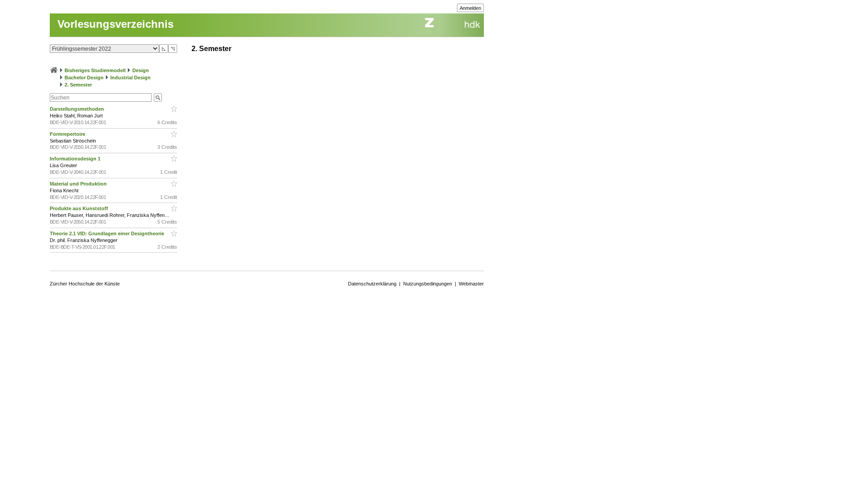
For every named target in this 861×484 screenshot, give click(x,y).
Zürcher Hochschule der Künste (85, 283)
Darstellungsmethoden (77, 109)
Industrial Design (130, 77)
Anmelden (470, 8)
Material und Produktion (79, 183)
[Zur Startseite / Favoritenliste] (54, 70)
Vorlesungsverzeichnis (115, 24)
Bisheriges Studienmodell (95, 70)
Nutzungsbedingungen (427, 283)
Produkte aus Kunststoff (79, 208)
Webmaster (471, 283)
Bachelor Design (84, 77)
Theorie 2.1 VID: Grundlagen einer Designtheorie (107, 233)
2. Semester (78, 84)
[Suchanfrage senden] (158, 97)
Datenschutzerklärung (372, 283)
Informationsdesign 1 (76, 158)
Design (140, 70)
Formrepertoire (68, 134)
